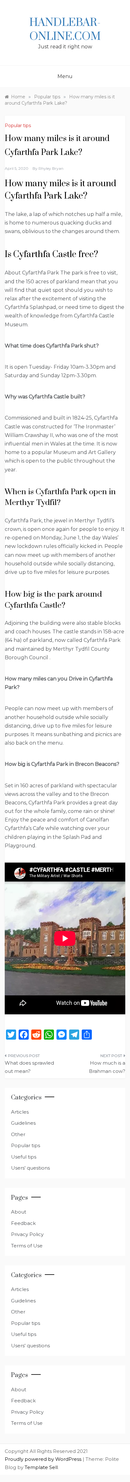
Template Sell (41, 1467)
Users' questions (30, 1168)
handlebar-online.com (65, 30)
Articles (20, 1112)
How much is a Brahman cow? (107, 1067)
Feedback (23, 1223)
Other (18, 1134)
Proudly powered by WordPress (44, 1459)
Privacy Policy (27, 1234)
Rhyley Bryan (50, 168)
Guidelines (23, 1123)
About (18, 1212)
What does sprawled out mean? (29, 1067)
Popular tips (18, 125)
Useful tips (23, 1157)
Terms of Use (27, 1246)
